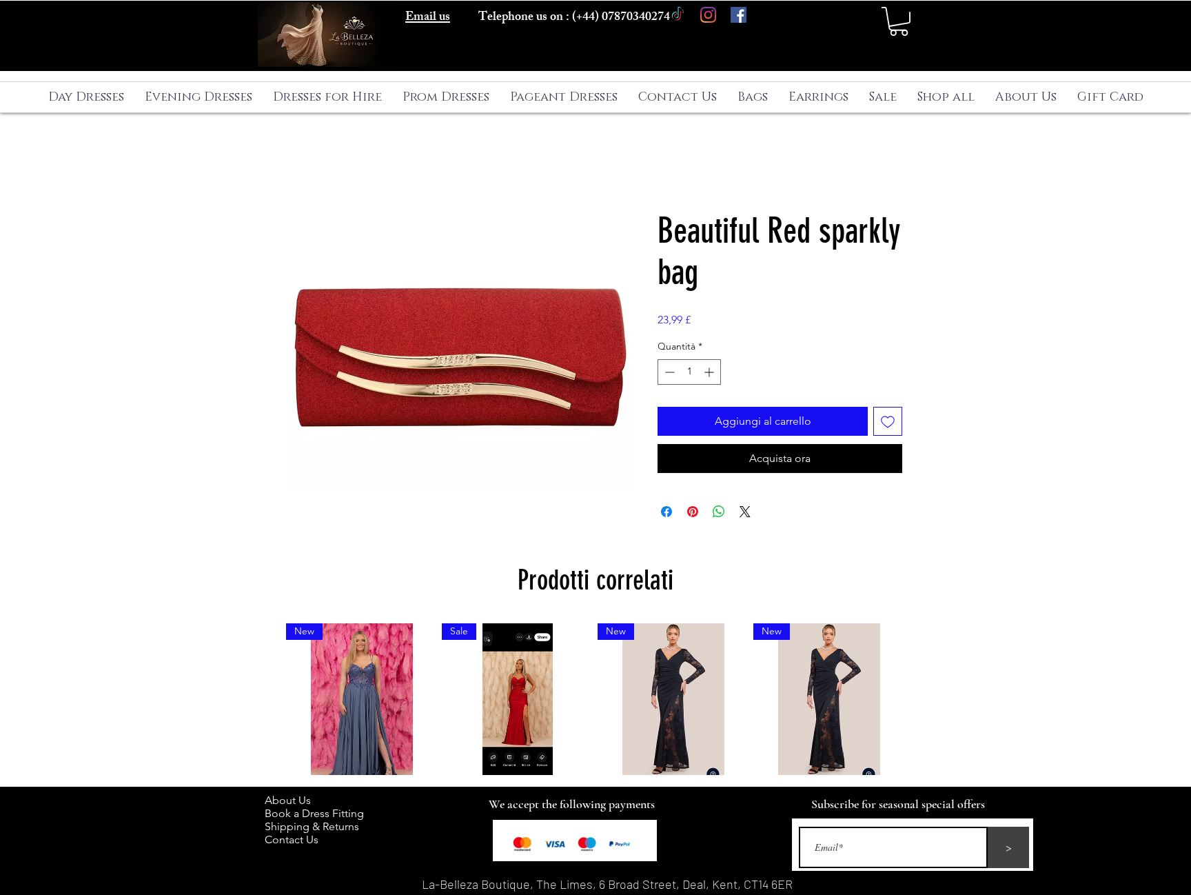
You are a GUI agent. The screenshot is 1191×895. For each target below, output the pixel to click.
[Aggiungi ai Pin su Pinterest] (692, 511)
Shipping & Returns (315, 826)
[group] (595, 699)
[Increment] (710, 372)
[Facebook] (738, 15)
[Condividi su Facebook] (666, 511)
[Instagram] (708, 15)
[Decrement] (668, 372)
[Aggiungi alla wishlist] (887, 421)
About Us (295, 800)
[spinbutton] (689, 372)
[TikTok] (678, 15)
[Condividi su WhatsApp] (719, 511)
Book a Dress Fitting (314, 813)
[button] (899, 21)
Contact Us (291, 839)
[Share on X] (745, 511)
